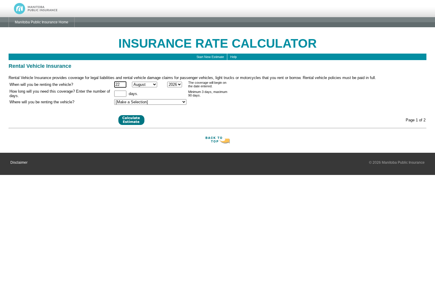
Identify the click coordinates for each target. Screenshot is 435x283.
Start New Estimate (210, 57)
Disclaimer (19, 162)
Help (234, 57)
